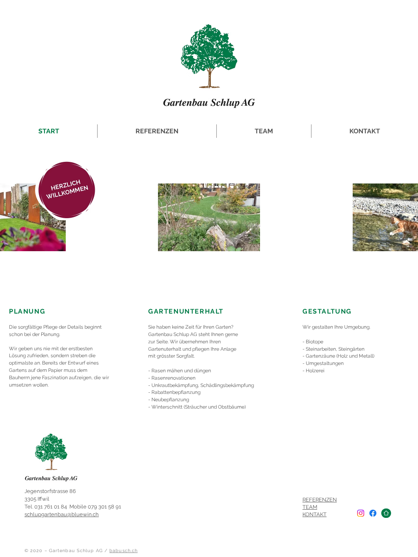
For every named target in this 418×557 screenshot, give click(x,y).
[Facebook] (373, 513)
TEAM (309, 507)
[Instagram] (360, 513)
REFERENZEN (319, 500)
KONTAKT (314, 514)
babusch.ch (123, 550)
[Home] (386, 513)
